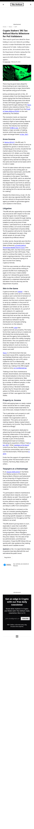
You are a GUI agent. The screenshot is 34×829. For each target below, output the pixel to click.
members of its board (21, 445)
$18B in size (14, 128)
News (10, 27)
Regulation (7, 557)
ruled (15, 328)
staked (20, 292)
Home (4, 27)
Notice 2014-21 (10, 142)
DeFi (15, 27)
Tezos (29, 105)
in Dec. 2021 (24, 134)
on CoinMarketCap (20, 368)
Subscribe (25, 618)
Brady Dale (7, 62)
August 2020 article (13, 472)
